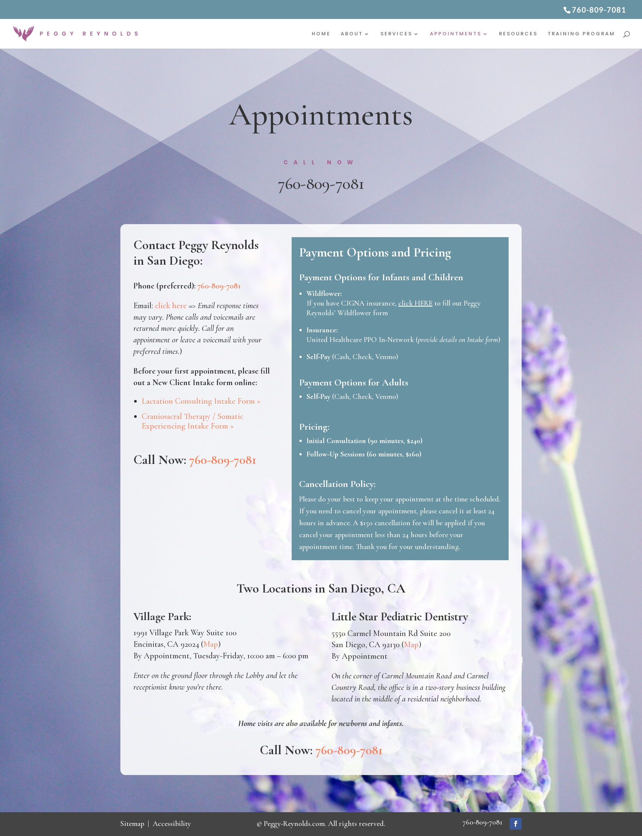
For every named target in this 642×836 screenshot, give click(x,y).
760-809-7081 (321, 183)
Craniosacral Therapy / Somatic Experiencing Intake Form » (192, 421)
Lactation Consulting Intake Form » (201, 401)
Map (210, 644)
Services (396, 34)
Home (321, 34)
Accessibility (172, 823)
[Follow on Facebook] (516, 824)
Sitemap (132, 823)
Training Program (581, 34)
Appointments (456, 34)
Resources (518, 34)
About (352, 34)
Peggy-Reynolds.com (294, 823)
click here (171, 305)
